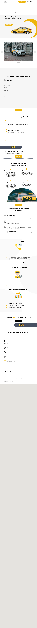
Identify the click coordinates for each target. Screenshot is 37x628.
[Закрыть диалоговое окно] (35, 1)
